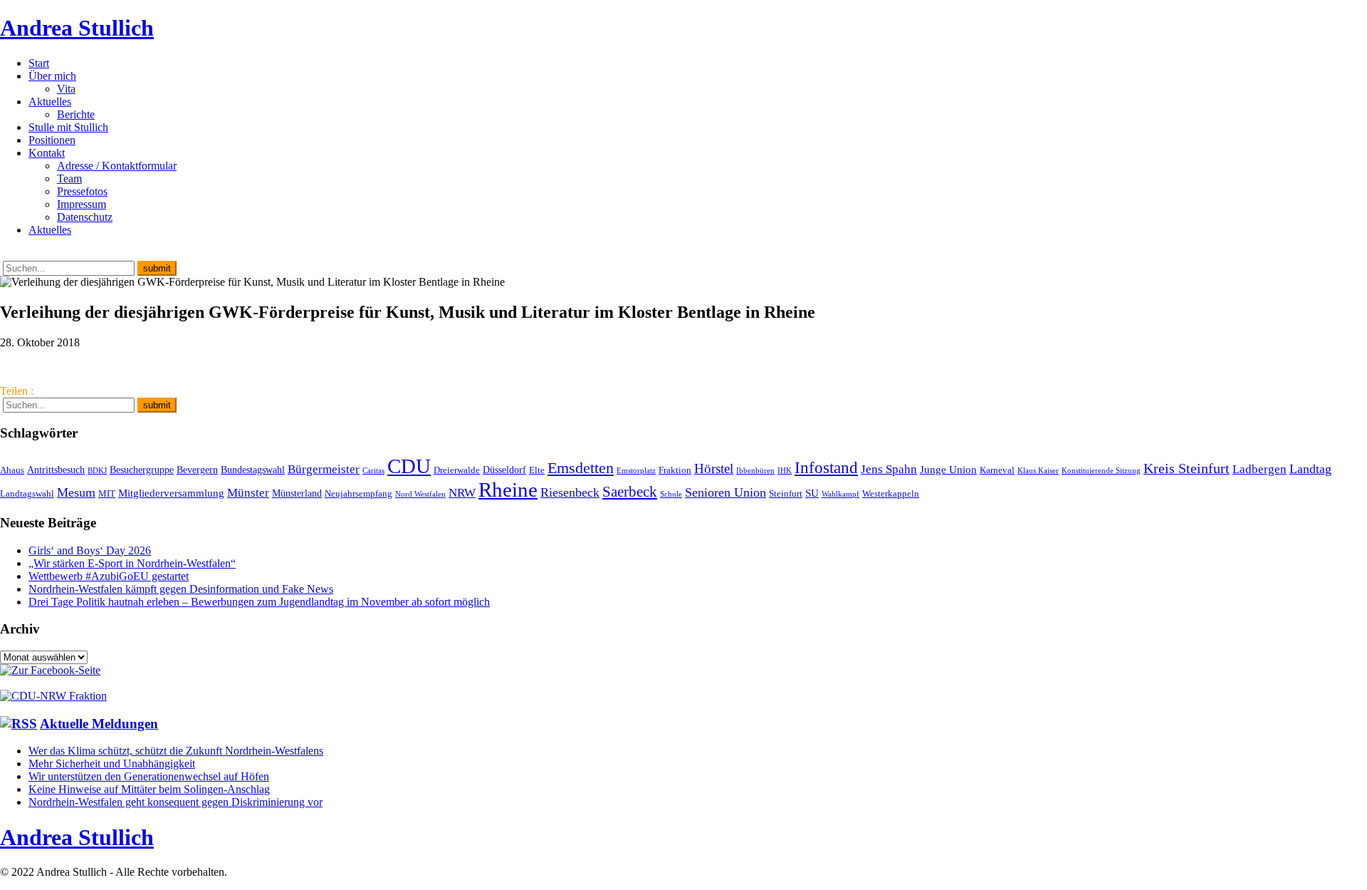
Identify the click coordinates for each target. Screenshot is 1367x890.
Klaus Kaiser (1038, 471)
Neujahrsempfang (358, 494)
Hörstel (713, 468)
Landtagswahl (27, 494)
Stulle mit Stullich (68, 127)
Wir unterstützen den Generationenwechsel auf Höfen (148, 776)
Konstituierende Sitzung (1101, 471)
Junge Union (948, 469)
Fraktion (675, 470)
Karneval (997, 470)
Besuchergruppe (142, 469)
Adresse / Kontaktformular (117, 166)
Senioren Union (725, 492)
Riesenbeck (569, 492)
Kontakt (46, 153)
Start (38, 63)
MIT (106, 494)
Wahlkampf (840, 494)
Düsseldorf (504, 469)
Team (69, 178)
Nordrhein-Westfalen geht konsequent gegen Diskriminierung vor (175, 802)
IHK (784, 471)
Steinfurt (785, 494)
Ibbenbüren (755, 471)
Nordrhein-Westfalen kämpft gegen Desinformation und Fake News (180, 589)
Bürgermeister (324, 469)
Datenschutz (84, 217)
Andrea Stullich (77, 28)
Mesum (76, 492)
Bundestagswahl (253, 469)
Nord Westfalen (420, 494)
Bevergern (197, 469)
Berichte (76, 114)
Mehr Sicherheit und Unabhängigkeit (111, 763)
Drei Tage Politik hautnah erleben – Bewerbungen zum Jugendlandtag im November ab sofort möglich (259, 602)
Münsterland (297, 493)
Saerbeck (629, 491)
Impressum (81, 204)
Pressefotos (82, 191)
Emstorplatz (636, 471)
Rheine (508, 489)
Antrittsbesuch (56, 469)
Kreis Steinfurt (1186, 468)
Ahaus (12, 470)
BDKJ (97, 471)
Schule (671, 494)
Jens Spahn (889, 469)
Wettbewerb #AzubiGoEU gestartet (108, 576)
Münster (248, 493)
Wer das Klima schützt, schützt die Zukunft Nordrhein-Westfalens (175, 751)
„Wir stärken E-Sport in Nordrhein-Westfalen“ (132, 563)
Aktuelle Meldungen (99, 723)
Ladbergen (1259, 469)
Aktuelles (49, 101)
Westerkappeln (890, 494)
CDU (409, 466)
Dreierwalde (457, 470)
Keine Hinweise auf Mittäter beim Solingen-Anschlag (149, 789)
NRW (462, 492)
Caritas (373, 471)
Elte (537, 470)
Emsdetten (581, 468)
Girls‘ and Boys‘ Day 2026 (89, 550)
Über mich (52, 76)
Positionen (51, 140)
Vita (66, 89)
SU (812, 493)
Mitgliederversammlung (171, 493)
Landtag (1310, 469)
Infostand (826, 467)
